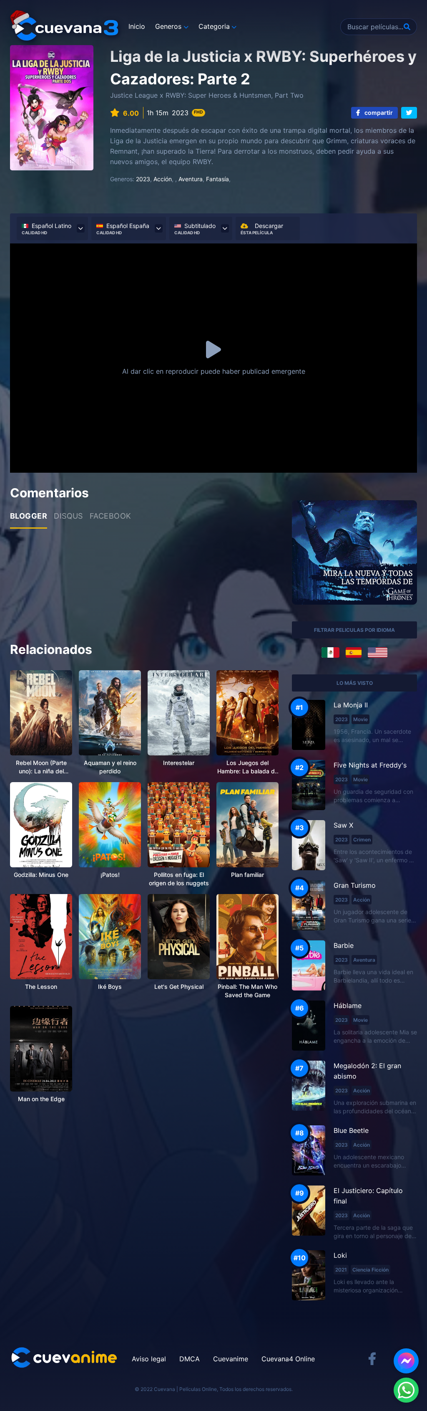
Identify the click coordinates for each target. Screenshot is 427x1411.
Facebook (110, 516)
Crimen (362, 839)
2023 (143, 178)
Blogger (28, 516)
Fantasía (217, 178)
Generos (168, 26)
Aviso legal (149, 1359)
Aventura (190, 178)
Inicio (136, 26)
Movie (360, 719)
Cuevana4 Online (288, 1359)
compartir (378, 112)
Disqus (68, 516)
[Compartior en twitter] (409, 113)
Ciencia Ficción (370, 1270)
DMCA (189, 1359)
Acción (162, 178)
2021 (341, 1270)
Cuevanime (230, 1359)
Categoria (214, 26)
